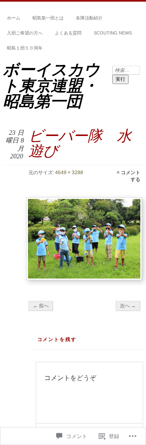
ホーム (13, 17)
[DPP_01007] (84, 238)
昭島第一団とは (48, 17)
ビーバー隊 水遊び (79, 143)
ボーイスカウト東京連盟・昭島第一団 (51, 85)
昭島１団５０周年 (25, 47)
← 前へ (41, 306)
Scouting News (113, 32)
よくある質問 (68, 32)
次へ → (128, 306)
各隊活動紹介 (89, 17)
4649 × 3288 (69, 172)
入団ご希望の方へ (25, 32)
